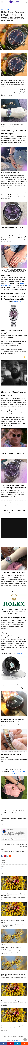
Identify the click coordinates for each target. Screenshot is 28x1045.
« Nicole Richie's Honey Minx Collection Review (12, 851)
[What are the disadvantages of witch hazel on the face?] (14, 883)
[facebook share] (2, 856)
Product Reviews (5, 9)
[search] (26, 2)
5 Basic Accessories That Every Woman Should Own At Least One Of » (14, 845)
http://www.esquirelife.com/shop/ (12, 726)
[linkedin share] (7, 856)
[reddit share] (10, 856)
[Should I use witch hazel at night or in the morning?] (14, 909)
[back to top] (25, 1039)
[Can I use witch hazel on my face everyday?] (14, 936)
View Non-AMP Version (17, 1040)
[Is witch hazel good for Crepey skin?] (14, 989)
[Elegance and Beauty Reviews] (14, 2)
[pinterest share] (5, 856)
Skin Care (3, 944)
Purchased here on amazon (19, 680)
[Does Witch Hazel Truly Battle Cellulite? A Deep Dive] (14, 963)
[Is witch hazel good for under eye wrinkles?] (14, 1015)
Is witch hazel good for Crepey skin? (11, 1001)
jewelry (2, 868)
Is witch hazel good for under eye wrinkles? (13, 1026)
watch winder (19, 653)
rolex (7, 868)
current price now (16, 301)
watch (10, 868)
